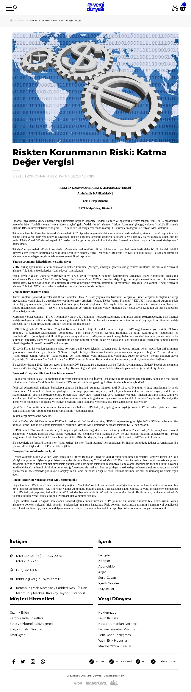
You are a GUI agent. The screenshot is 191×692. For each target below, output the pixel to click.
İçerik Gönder (109, 583)
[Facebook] (13, 661)
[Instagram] (33, 661)
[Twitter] (23, 661)
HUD (144, 661)
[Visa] (77, 683)
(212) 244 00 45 (51, 556)
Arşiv (102, 572)
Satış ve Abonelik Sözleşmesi (32, 624)
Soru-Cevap (107, 577)
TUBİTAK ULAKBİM (168, 661)
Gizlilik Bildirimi (22, 612)
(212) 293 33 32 (27, 561)
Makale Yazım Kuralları (115, 646)
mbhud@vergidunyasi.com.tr (38, 579)
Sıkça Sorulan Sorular (26, 629)
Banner (21, 20)
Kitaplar (104, 561)
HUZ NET (101, 661)
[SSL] (114, 683)
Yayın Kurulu (108, 618)
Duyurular (106, 589)
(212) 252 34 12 (26, 556)
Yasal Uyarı (18, 635)
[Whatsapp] (43, 661)
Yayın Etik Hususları (113, 640)
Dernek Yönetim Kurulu (117, 629)
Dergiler (105, 555)
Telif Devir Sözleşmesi (114, 635)
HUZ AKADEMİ (124, 661)
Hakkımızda (107, 612)
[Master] (96, 683)
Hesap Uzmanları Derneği (118, 624)
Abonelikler (107, 566)
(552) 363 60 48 (27, 570)
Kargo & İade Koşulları (27, 618)
